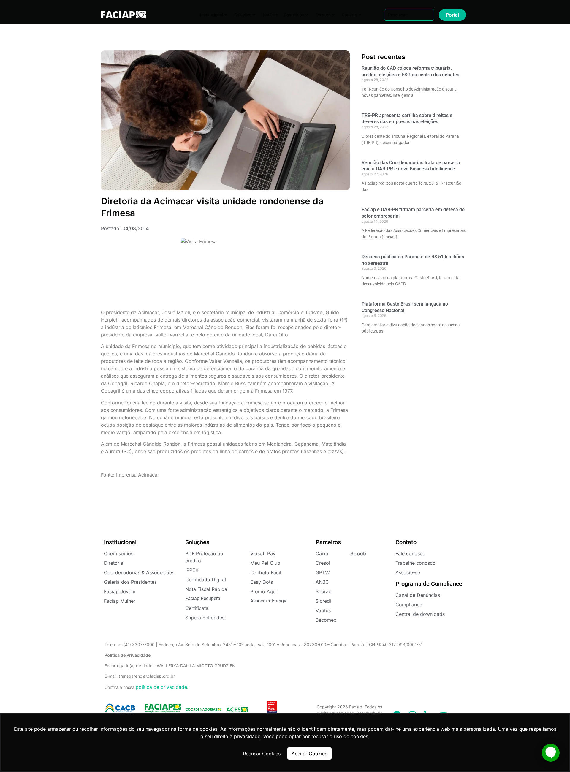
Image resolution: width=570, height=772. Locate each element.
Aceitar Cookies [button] (309, 754)
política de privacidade (161, 687)
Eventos (323, 14)
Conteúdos (294, 14)
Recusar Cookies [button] (262, 754)
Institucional (211, 14)
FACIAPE (119, 15)
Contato (349, 14)
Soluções (243, 14)
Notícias (270, 14)
